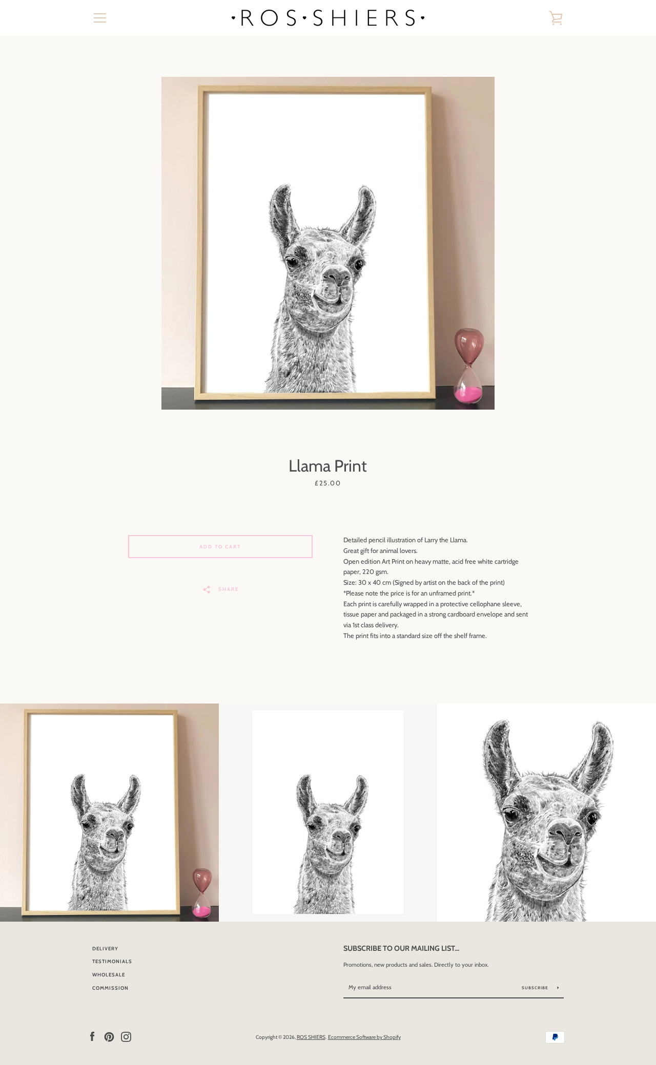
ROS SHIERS (311, 1037)
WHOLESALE (108, 974)
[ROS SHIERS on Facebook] (92, 1036)
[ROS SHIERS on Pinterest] (109, 1036)
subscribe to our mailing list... (401, 948)
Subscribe (536, 987)
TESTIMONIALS (112, 961)
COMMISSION (110, 988)
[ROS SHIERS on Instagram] (126, 1036)
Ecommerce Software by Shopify (364, 1037)
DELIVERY (105, 948)
